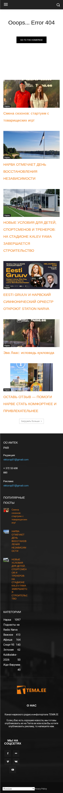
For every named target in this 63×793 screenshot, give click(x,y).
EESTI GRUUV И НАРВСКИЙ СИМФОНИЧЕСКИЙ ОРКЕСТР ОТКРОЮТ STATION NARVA (28, 302)
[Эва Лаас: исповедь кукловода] (31, 333)
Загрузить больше (30, 421)
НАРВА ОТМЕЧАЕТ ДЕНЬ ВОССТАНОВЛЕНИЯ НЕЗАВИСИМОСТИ (24, 171)
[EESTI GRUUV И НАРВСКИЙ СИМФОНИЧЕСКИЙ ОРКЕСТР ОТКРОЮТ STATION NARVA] (31, 275)
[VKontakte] (16, 761)
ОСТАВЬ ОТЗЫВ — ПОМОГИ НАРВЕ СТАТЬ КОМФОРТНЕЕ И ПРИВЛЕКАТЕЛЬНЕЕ (29, 404)
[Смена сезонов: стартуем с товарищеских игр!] (31, 94)
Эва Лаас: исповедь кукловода (28, 353)
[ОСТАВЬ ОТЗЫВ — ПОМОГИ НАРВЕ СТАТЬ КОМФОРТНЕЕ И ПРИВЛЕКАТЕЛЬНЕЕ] (31, 377)
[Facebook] (8, 753)
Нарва (7, 106)
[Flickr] (16, 753)
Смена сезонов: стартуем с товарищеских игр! (19, 516)
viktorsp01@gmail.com (16, 459)
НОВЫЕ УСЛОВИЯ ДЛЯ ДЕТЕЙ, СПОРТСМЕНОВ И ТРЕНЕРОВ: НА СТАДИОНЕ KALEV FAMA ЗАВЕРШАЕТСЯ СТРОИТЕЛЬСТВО (29, 236)
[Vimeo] (8, 761)
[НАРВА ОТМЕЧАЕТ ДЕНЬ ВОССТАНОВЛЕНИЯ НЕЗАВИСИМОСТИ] (31, 145)
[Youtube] (12, 769)
